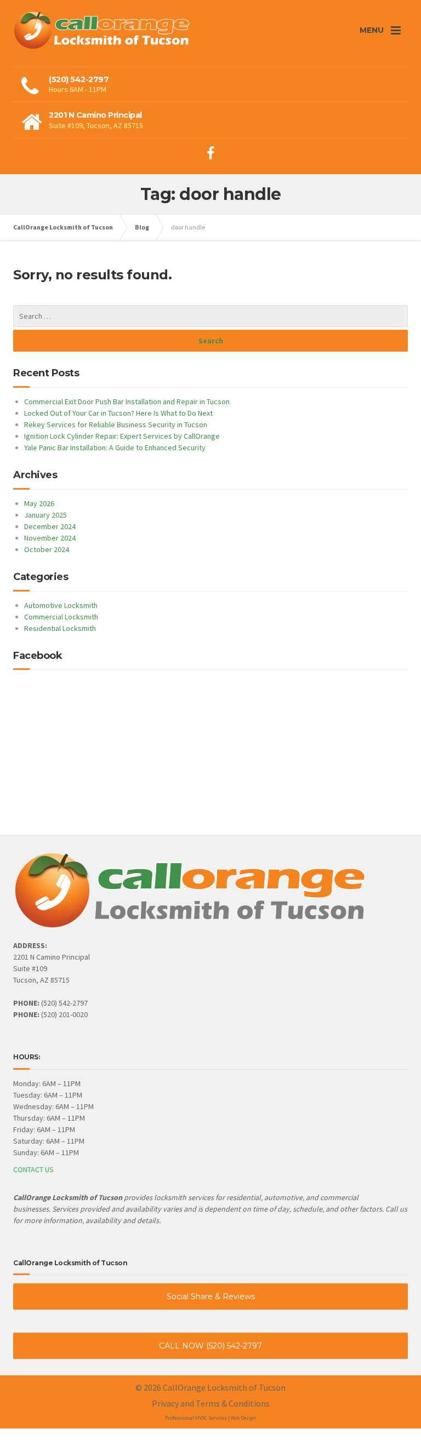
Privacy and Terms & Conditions (211, 1403)
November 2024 (50, 538)
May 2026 (39, 503)
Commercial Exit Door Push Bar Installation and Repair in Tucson (127, 401)
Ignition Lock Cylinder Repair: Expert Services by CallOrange (122, 436)
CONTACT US (33, 1169)
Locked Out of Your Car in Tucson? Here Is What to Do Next (118, 413)
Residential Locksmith (60, 628)
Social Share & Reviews (211, 1296)
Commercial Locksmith (61, 617)
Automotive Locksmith (61, 605)
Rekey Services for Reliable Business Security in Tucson (115, 424)
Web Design (243, 1418)
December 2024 (50, 526)
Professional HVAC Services (196, 1417)
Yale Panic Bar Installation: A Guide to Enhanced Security (115, 447)
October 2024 (46, 549)
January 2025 (45, 515)
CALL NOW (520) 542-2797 (210, 1346)
